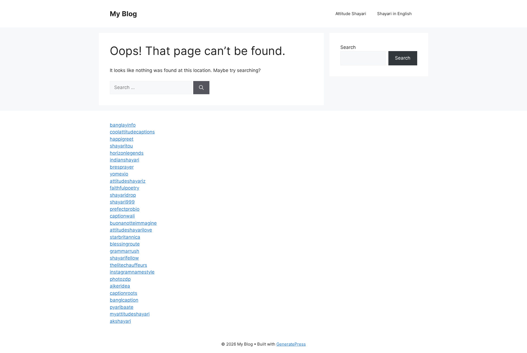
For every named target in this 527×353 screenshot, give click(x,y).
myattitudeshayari (130, 314)
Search (348, 47)
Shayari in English (394, 13)
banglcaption (124, 300)
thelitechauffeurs (128, 265)
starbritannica (125, 237)
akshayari (120, 321)
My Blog (123, 14)
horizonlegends (127, 153)
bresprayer (122, 167)
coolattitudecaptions (132, 132)
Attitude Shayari (350, 13)
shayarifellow (124, 258)
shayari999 (122, 202)
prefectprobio (124, 209)
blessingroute (125, 244)
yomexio (119, 174)
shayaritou (121, 146)
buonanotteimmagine (133, 223)
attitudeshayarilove (131, 230)
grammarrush (124, 251)
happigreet (121, 139)
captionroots (123, 293)
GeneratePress (291, 344)
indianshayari (124, 160)
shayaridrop (123, 195)
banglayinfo (123, 125)
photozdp (120, 279)
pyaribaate (121, 307)
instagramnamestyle (132, 272)
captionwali (122, 216)
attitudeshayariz (127, 181)
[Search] (201, 87)
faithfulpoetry (124, 188)
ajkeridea (120, 286)
